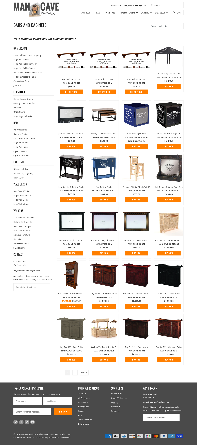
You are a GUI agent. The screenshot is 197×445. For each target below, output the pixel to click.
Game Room (86, 12)
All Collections (84, 398)
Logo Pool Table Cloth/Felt (25, 64)
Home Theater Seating (23, 99)
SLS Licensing (19, 248)
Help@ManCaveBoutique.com (135, 5)
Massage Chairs (128, 12)
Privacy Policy (116, 394)
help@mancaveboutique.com (26, 271)
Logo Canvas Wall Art (22, 195)
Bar (98, 12)
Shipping (114, 402)
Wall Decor (160, 12)
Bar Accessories (20, 130)
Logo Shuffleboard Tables (24, 77)
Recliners (17, 107)
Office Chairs (19, 112)
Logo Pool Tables (21, 59)
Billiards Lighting (20, 169)
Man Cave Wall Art (21, 191)
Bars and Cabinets (30, 25)
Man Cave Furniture (22, 230)
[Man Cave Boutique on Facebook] (21, 422)
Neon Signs (18, 178)
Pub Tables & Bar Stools (24, 138)
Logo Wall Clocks (20, 200)
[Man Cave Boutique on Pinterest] (27, 422)
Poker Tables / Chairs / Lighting (27, 55)
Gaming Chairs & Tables (23, 103)
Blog (80, 415)
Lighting (145, 12)
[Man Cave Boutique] (39, 10)
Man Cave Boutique (22, 226)
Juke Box (17, 85)
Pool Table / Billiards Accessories (27, 72)
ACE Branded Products (23, 218)
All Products (83, 402)
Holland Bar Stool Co (22, 222)
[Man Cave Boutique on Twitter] (15, 422)
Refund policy (84, 424)
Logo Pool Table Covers (23, 68)
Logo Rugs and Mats (22, 116)
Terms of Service (85, 420)
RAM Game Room (21, 243)
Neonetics (17, 239)
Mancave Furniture (21, 235)
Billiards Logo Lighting (23, 173)
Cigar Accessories (21, 155)
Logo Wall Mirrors (21, 204)
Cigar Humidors (20, 151)
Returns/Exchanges (118, 398)
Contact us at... (19, 265)
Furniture (110, 12)
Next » (84, 372)
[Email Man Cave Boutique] (32, 422)
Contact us (115, 411)
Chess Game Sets (21, 81)
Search (81, 411)
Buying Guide (116, 5)
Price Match (115, 407)
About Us (82, 394)
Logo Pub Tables (20, 147)
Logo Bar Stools (20, 143)
